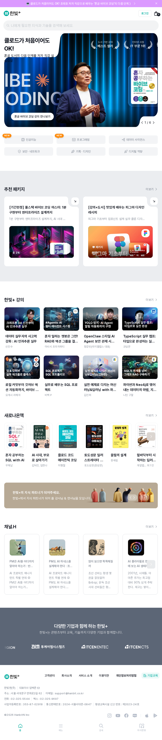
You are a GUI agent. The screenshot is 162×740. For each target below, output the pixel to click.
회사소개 (67, 675)
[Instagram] (109, 715)
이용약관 (104, 675)
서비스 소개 (85, 675)
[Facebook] (126, 715)
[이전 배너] (130, 497)
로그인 (144, 13)
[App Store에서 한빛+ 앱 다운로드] (146, 715)
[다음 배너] (134, 497)
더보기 (150, 189)
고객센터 (50, 675)
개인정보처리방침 (126, 675)
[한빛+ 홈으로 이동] (12, 13)
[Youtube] (117, 715)
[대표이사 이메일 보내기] (38, 687)
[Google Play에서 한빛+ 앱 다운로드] (155, 715)
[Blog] (134, 715)
